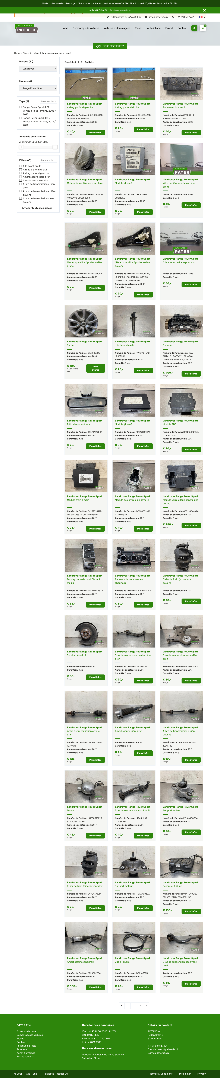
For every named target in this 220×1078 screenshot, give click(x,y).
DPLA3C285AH (95, 973)
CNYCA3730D (94, 894)
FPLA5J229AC (184, 897)
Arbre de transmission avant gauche (39, 200)
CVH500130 (142, 277)
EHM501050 (83, 118)
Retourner (22, 1049)
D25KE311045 (169, 435)
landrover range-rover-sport (56, 53)
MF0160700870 (95, 194)
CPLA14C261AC (90, 514)
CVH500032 (121, 280)
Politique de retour (27, 1045)
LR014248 (188, 356)
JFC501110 (188, 115)
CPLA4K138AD (95, 742)
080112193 (120, 198)
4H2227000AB (95, 273)
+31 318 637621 (158, 1045)
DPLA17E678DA (95, 432)
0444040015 (189, 894)
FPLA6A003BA (190, 818)
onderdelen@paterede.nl (164, 1049)
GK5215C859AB (190, 432)
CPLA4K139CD (190, 742)
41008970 (72, 198)
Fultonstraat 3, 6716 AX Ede (125, 17)
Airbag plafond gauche (36, 173)
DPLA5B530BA (190, 666)
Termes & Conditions (161, 1073)
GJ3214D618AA (190, 511)
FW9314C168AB (74, 514)
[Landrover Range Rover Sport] (86, 84)
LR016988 (72, 118)
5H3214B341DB (95, 115)
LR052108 (120, 277)
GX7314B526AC (142, 511)
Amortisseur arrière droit (36, 176)
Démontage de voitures (86, 28)
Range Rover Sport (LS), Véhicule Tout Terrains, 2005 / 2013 (39, 111)
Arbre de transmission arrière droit (39, 186)
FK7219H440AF (142, 432)
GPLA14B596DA (95, 590)
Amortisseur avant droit (36, 180)
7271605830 (121, 514)
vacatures (126, 10)
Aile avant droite (32, 166)
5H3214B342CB (143, 115)
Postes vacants (25, 1056)
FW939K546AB (142, 353)
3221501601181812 (76, 821)
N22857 (182, 118)
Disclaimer (185, 1073)
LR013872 (130, 277)
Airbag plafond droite (35, 169)
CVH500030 (134, 280)
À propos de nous (26, 1031)
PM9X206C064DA (182, 359)
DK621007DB (94, 353)
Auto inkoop (154, 28)
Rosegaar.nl (61, 1073)
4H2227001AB (142, 273)
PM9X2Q (167, 356)
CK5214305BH (142, 973)
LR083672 (177, 356)
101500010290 (95, 818)
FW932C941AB (94, 511)
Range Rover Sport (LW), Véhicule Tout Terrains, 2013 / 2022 (39, 122)
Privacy (201, 1073)
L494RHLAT (141, 818)
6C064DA (188, 353)
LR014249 (168, 359)
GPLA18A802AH (143, 590)
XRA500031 (141, 194)
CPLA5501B (141, 666)
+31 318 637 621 (185, 17)
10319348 (167, 746)
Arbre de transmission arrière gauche (39, 193)
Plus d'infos (95, 132)
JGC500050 (84, 198)
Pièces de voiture (31, 53)
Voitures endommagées (117, 28)
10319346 (71, 746)
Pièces (138, 28)
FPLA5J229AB (170, 897)
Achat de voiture (26, 1052)
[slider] (21, 147)
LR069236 (120, 356)
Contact (182, 28)
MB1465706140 (170, 118)
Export (169, 28)
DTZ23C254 (120, 821)
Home (65, 28)
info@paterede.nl (158, 17)
